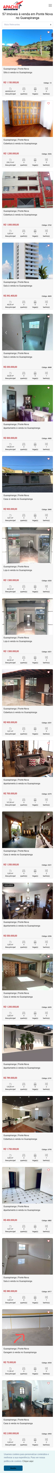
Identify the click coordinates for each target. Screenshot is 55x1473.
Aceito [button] (13, 1468)
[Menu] (50, 5)
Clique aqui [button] (27, 1461)
